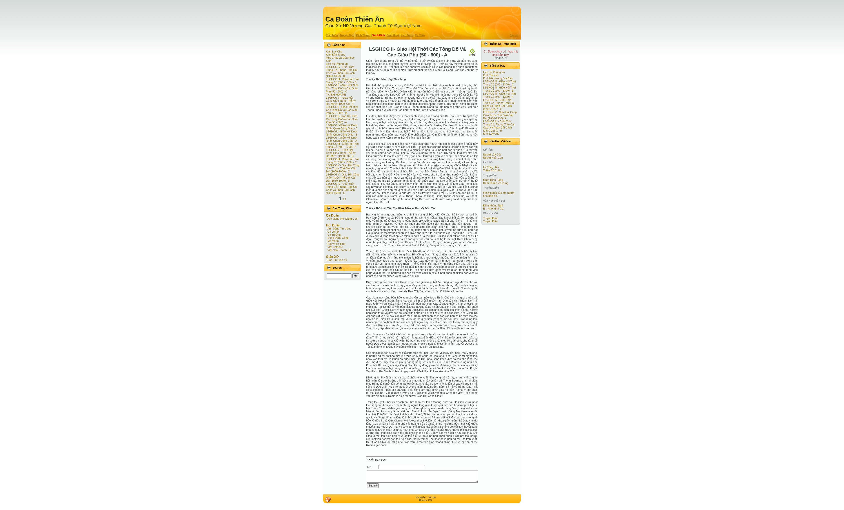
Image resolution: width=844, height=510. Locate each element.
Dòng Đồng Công (338, 237)
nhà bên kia (490, 195)
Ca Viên (420, 35)
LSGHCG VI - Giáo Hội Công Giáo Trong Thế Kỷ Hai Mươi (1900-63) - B (341, 153)
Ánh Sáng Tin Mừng (339, 228)
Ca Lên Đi (333, 231)
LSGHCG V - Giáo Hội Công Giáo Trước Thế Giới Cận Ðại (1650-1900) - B (343, 177)
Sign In (514, 35)
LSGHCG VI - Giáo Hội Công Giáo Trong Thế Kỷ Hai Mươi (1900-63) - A (341, 100)
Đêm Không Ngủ (493, 205)
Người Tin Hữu (336, 244)
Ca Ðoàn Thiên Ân (354, 19)
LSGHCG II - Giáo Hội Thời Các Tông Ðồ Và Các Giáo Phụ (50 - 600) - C (342, 88)
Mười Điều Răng (493, 180)
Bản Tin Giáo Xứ (337, 260)
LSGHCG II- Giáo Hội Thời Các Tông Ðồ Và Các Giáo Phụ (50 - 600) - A (342, 119)
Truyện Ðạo (347, 35)
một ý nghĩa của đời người (499, 192)
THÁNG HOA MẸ (336, 94)
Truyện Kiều (490, 218)
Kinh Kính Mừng (335, 54)
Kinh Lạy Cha (334, 51)
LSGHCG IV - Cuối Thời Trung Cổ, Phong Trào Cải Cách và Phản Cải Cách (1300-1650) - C (341, 188)
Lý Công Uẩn (491, 167)
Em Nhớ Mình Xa (493, 208)
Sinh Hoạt (393, 35)
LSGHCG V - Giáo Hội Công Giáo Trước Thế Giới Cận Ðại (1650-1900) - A (500, 115)
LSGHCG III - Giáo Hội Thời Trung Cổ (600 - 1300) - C (342, 161)
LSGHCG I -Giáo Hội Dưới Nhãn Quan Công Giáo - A (341, 139)
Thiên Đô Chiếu (492, 170)
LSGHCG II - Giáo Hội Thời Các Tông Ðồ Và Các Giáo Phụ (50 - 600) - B (342, 110)
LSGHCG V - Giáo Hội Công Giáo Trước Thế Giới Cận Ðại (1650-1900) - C (343, 168)
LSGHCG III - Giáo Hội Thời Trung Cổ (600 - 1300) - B (342, 81)
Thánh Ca (332, 35)
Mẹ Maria (333, 240)
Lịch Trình (407, 35)
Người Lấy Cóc (492, 154)
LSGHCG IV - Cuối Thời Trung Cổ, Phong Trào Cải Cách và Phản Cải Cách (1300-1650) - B (341, 71)
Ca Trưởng (334, 234)
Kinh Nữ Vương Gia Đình (498, 78)
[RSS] (328, 499)
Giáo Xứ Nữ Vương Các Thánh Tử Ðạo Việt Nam (373, 25)
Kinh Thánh (363, 35)
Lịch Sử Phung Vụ (337, 63)
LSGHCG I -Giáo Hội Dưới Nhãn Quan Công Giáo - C (342, 127)
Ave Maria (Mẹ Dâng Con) (342, 218)
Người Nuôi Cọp (493, 157)
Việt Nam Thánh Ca (339, 250)
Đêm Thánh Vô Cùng (495, 183)
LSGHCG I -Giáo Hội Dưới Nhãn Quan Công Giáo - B (341, 133)
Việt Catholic (335, 247)
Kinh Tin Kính (491, 75)
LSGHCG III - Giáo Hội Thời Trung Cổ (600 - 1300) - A (342, 145)
